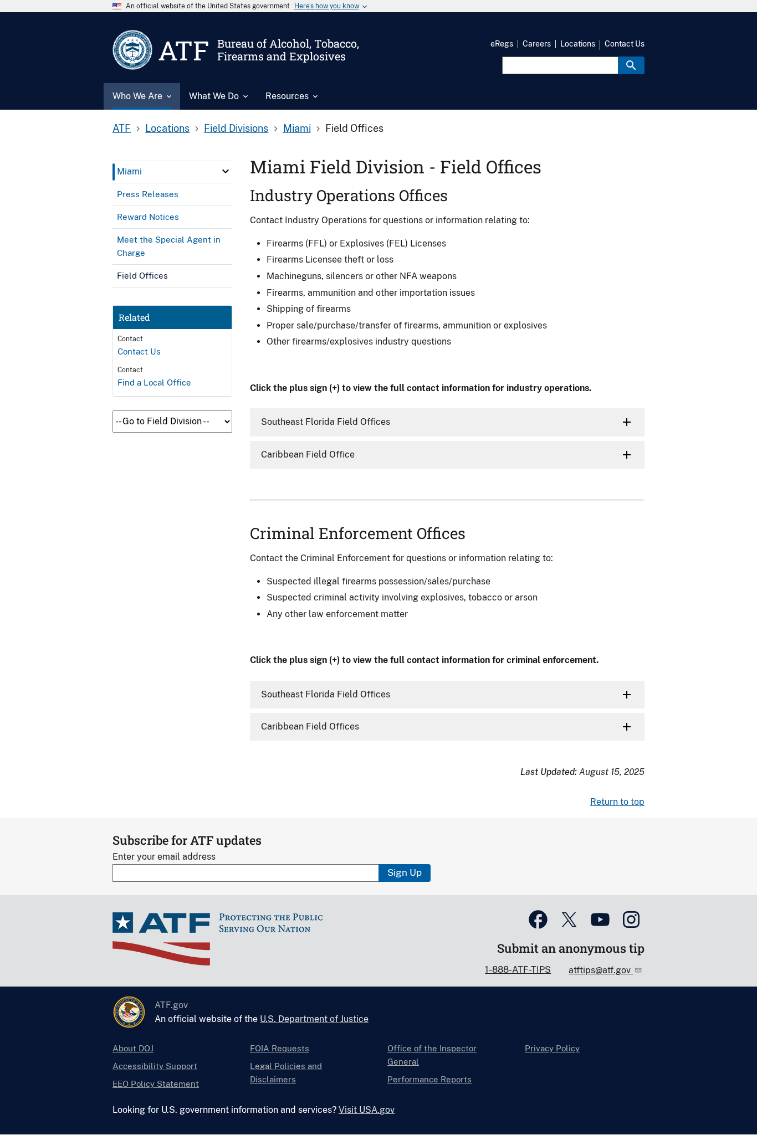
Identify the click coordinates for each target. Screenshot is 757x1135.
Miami (297, 128)
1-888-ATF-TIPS (518, 969)
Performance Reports (429, 1079)
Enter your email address (164, 856)
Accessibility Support (154, 1066)
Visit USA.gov (367, 1110)
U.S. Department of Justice (314, 1019)
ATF (121, 128)
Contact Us (625, 44)
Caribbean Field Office (308, 454)
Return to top (617, 802)
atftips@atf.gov (601, 970)
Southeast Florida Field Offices (325, 422)
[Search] (631, 65)
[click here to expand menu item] (225, 171)
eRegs (501, 44)
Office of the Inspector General (432, 1055)
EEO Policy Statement (155, 1083)
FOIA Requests (279, 1048)
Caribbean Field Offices (310, 726)
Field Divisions (236, 128)
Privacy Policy (552, 1048)
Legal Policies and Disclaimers (286, 1072)
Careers (537, 44)
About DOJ (133, 1048)
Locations (577, 44)
